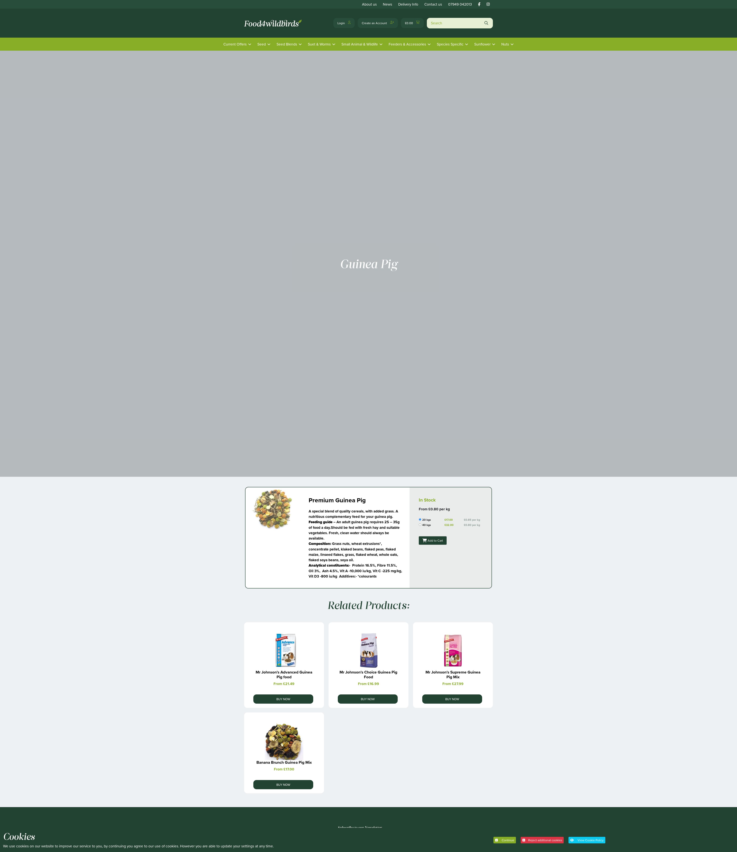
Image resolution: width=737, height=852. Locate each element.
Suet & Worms (319, 44)
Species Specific (450, 44)
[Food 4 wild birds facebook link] (479, 4)
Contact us (433, 4)
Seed (261, 44)
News (387, 4)
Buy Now (283, 699)
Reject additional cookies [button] (545, 840)
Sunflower (482, 44)
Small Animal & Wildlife (359, 44)
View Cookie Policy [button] (590, 840)
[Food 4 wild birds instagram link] (488, 4)
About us (369, 4)
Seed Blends (287, 44)
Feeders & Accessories (407, 44)
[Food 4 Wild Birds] (273, 23)
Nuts (505, 44)
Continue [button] (507, 840)
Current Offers (235, 44)
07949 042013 (460, 4)
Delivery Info (408, 4)
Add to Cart (435, 540)
